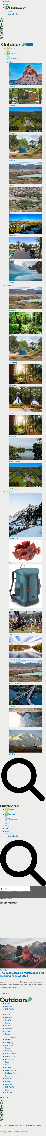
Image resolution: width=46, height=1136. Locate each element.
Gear (11, 609)
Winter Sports (14, 489)
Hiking (11, 414)
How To (12, 161)
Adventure (13, 538)
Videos (12, 283)
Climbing (12, 385)
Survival (12, 729)
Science (12, 706)
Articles (10, 62)
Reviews (12, 235)
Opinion (12, 213)
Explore (13, 53)
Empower (14, 58)
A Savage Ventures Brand (30, 1126)
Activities (10, 285)
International (14, 659)
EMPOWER (9, 1009)
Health (12, 634)
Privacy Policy (5, 1131)
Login (10, 11)
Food (11, 563)
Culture (12, 86)
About (7, 1)
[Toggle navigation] (29, 44)
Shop (7, 826)
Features (12, 133)
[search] (15, 889)
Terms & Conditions (20, 1131)
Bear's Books (13, 14)
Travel (11, 260)
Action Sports (14, 310)
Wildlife (12, 754)
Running (12, 436)
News (11, 185)
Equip (12, 48)
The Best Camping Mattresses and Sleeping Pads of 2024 (22, 974)
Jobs (7, 4)
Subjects (10, 491)
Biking (11, 335)
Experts (12, 105)
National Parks (15, 684)
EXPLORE (8, 1006)
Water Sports (14, 461)
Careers (8, 1093)
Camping (13, 362)
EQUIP (7, 1003)
